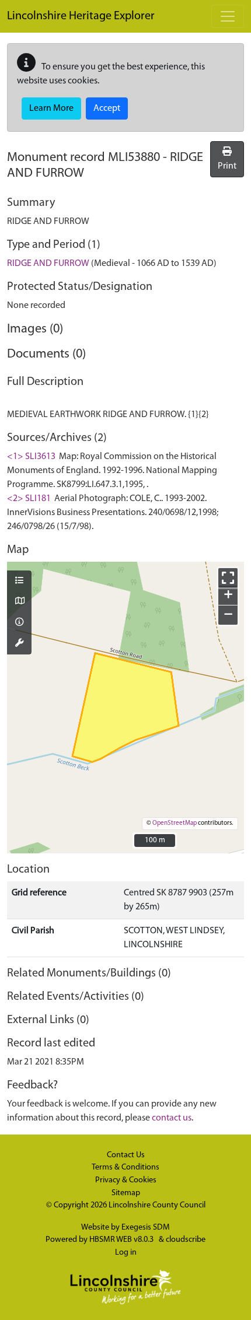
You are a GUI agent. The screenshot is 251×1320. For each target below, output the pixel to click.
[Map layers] (19, 581)
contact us (171, 1118)
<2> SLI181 (29, 498)
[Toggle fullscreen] (228, 577)
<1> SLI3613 (31, 456)
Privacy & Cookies (125, 1180)
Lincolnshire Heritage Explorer (81, 16)
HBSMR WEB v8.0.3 (122, 1239)
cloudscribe (185, 1239)
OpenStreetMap (174, 823)
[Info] (19, 622)
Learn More (51, 108)
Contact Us (126, 1155)
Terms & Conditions (125, 1167)
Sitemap (125, 1193)
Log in (126, 1252)
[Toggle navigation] (227, 16)
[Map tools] (19, 643)
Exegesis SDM (145, 1227)
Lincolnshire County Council (157, 1205)
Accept (106, 108)
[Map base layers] (19, 601)
